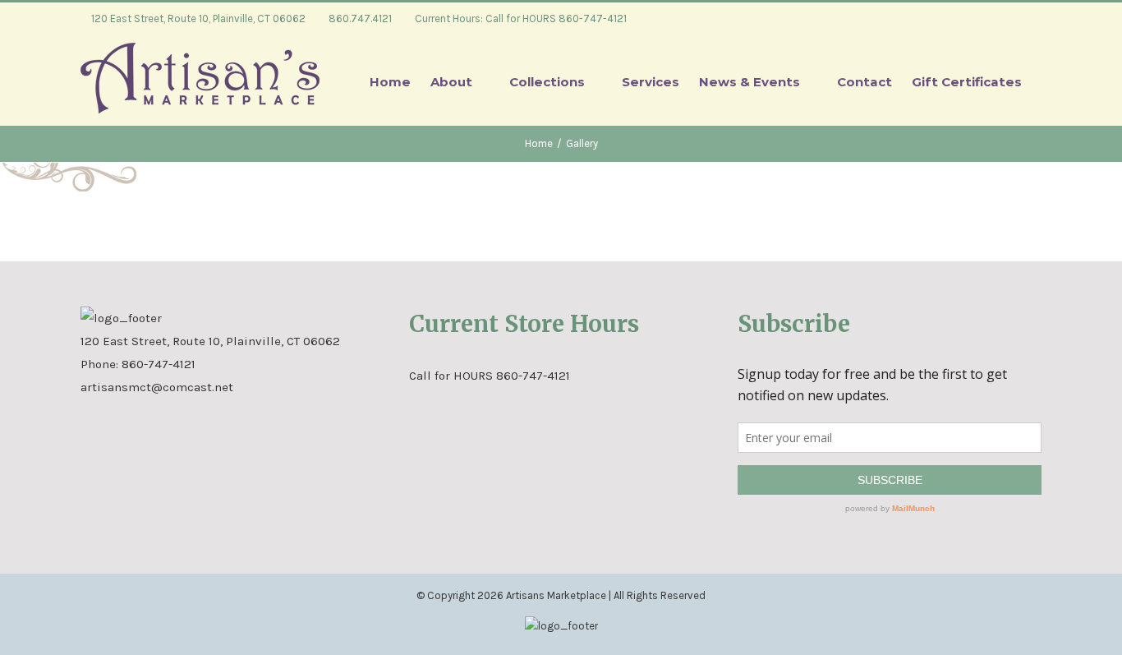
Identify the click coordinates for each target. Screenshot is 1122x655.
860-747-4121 (158, 364)
